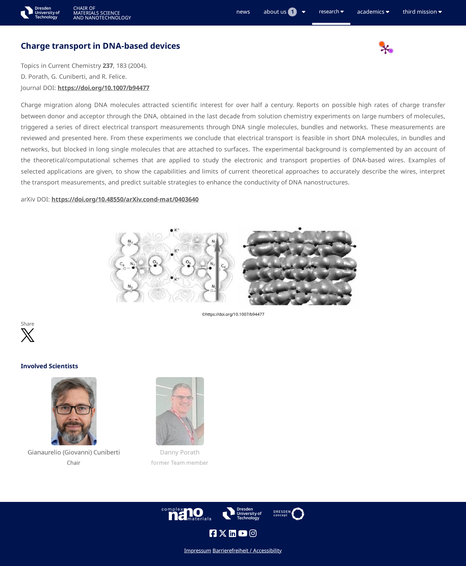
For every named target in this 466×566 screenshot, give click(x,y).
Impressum (197, 550)
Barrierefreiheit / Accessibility (247, 550)
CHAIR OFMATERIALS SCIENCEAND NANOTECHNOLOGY (102, 12)
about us (279, 11)
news (243, 11)
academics (371, 11)
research (329, 11)
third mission (420, 11)
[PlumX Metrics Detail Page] (385, 49)
